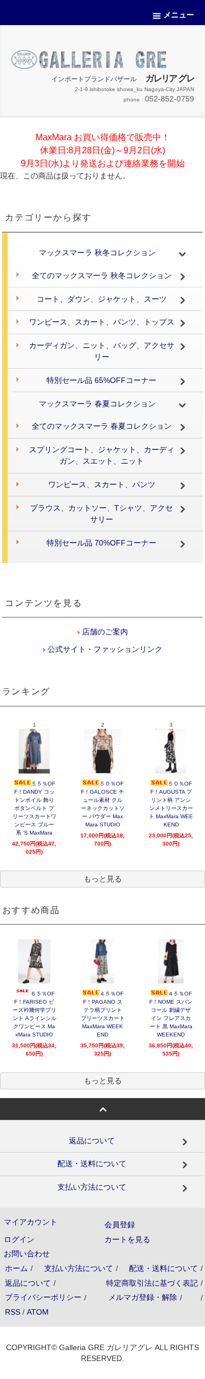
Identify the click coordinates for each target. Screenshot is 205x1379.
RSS (12, 1312)
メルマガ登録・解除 (142, 1297)
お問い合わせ (27, 1253)
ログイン (19, 1239)
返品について (28, 1283)
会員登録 (119, 1224)
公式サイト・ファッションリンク (103, 649)
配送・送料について (163, 1268)
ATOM (38, 1312)
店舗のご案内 (104, 631)
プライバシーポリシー (43, 1297)
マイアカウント (30, 1222)
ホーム (16, 1268)
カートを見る (127, 1239)
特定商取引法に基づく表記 (152, 1283)
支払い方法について (78, 1268)
